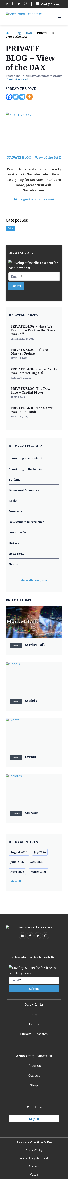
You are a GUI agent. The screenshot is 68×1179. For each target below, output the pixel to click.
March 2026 (39, 872)
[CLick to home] (10, 33)
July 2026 (40, 852)
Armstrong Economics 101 (27, 458)
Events (34, 1024)
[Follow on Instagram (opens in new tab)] (25, 4)
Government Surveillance (26, 522)
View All (15, 881)
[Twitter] (15, 97)
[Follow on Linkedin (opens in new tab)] (7, 4)
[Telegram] (22, 97)
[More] (30, 97)
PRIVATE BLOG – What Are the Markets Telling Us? (35, 371)
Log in (34, 1119)
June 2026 (17, 862)
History (14, 543)
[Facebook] (9, 97)
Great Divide (17, 532)
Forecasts (15, 511)
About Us (34, 1066)
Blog (18, 33)
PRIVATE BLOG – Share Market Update (29, 351)
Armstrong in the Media (25, 469)
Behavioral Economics (24, 490)
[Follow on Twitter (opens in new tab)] (18, 4)
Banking (15, 479)
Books (13, 501)
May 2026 (36, 862)
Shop (34, 1085)
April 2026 (17, 872)
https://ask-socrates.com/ (34, 199)
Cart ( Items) (50, 4)
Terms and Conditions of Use (34, 1142)
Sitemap (34, 1166)
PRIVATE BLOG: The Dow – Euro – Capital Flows (32, 390)
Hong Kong (17, 553)
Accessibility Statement (34, 1158)
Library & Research (34, 1034)
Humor (14, 564)
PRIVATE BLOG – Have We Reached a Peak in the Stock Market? (33, 330)
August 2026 (18, 852)
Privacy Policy (34, 1150)
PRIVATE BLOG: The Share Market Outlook (32, 410)
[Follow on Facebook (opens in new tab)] (13, 4)
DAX (29, 33)
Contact (34, 1075)
